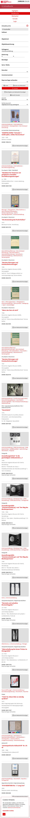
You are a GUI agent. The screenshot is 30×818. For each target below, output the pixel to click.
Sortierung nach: (6, 103)
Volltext (4, 32)
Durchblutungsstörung (8, 167)
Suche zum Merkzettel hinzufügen (19, 86)
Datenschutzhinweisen (14, 807)
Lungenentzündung (7, 740)
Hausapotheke (14, 126)
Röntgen (24, 644)
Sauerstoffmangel (7, 690)
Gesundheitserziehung (8, 254)
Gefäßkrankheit (14, 449)
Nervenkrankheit (14, 252)
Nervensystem (6, 257)
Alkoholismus (5, 644)
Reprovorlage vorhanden (9, 80)
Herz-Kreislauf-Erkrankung (9, 211)
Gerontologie (10, 305)
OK (4, 814)
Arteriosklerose (18, 124)
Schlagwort (5, 49)
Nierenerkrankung (19, 740)
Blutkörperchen (18, 499)
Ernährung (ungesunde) (20, 398)
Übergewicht (11, 209)
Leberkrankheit (14, 739)
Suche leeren (6, 86)
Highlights (15, 11)
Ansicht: (4, 98)
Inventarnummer (7, 75)
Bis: (13, 56)
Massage (4, 209)
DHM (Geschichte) (15, 500)
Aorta (3, 598)
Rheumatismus (20, 209)
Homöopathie (5, 739)
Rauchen (25, 691)
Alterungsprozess (10, 302)
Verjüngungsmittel (7, 214)
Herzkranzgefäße (6, 401)
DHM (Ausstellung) (19, 447)
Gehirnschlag (23, 449)
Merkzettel (15, 16)
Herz (3, 302)
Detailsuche (15, 13)
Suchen (15, 88)
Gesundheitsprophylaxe (8, 400)
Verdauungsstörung (7, 213)
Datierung (5, 54)
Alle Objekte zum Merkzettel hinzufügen (16, 92)
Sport (15, 213)
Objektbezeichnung (8, 44)
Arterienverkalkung (7, 124)
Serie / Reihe (6, 65)
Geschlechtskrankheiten (8, 737)
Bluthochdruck (18, 255)
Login (15, 21)
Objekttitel (5, 39)
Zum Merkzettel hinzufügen (21, 145)
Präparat (11, 450)
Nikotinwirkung (6, 403)
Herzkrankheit (20, 737)
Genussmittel (17, 303)
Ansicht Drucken (16, 95)
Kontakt (15, 19)
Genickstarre (17, 735)
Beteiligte (5, 60)
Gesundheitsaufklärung (8, 251)
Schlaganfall (25, 500)
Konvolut (4, 70)
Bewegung (25, 303)
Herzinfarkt (19, 254)
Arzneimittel (5, 126)
